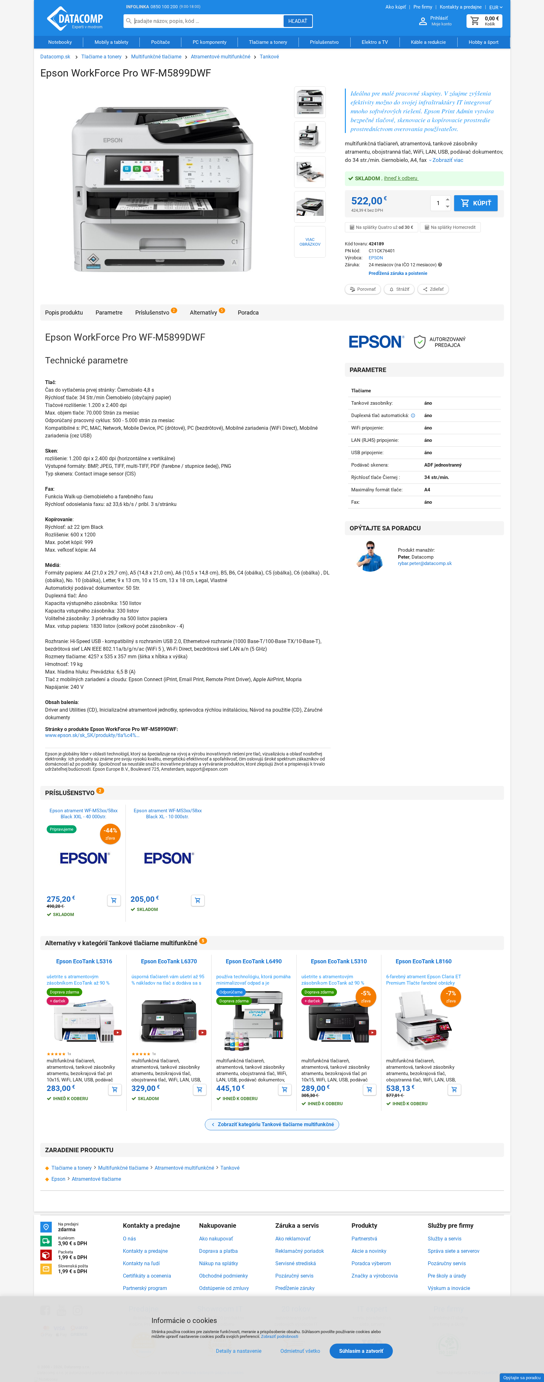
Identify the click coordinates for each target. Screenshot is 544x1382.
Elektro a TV (375, 42)
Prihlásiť (439, 18)
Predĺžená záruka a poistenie (398, 273)
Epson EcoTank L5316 (84, 961)
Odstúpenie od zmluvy (224, 1288)
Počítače (160, 42)
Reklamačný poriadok (299, 1251)
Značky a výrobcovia (375, 1276)
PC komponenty (209, 42)
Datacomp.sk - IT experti (75, 18)
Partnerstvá (364, 1239)
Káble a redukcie (428, 42)
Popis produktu (64, 312)
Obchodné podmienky (223, 1276)
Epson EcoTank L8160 (424, 961)
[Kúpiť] (114, 900)
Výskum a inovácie (449, 1288)
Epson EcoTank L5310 (339, 961)
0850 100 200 (164, 6)
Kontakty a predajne (145, 1251)
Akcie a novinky (369, 1251)
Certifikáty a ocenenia (147, 1276)
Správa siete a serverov (454, 1251)
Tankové (269, 57)
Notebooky (60, 42)
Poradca (248, 312)
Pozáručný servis (294, 1276)
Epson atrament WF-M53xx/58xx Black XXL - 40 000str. (84, 814)
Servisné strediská (295, 1263)
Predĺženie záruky (295, 1288)
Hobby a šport (484, 42)
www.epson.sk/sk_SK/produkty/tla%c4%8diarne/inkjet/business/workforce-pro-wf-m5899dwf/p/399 (92, 735)
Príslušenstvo (324, 42)
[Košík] (475, 21)
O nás (129, 1239)
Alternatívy (203, 312)
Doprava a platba (218, 1251)
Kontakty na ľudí (141, 1263)
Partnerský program (145, 1288)
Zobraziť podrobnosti (279, 1336)
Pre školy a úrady (447, 1276)
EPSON (376, 257)
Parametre (109, 312)
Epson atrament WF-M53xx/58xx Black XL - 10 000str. (168, 814)
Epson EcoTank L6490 (254, 961)
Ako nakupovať (216, 1239)
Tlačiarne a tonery (268, 42)
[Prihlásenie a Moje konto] (423, 21)
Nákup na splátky (218, 1263)
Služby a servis (444, 1239)
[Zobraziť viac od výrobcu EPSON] (376, 342)
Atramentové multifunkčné (220, 57)
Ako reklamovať (293, 1239)
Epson (58, 1179)
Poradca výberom (371, 1263)
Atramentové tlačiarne (96, 1179)
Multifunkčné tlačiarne (156, 57)
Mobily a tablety (111, 42)
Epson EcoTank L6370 (169, 961)
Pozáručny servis (447, 1263)
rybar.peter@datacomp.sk (425, 563)
